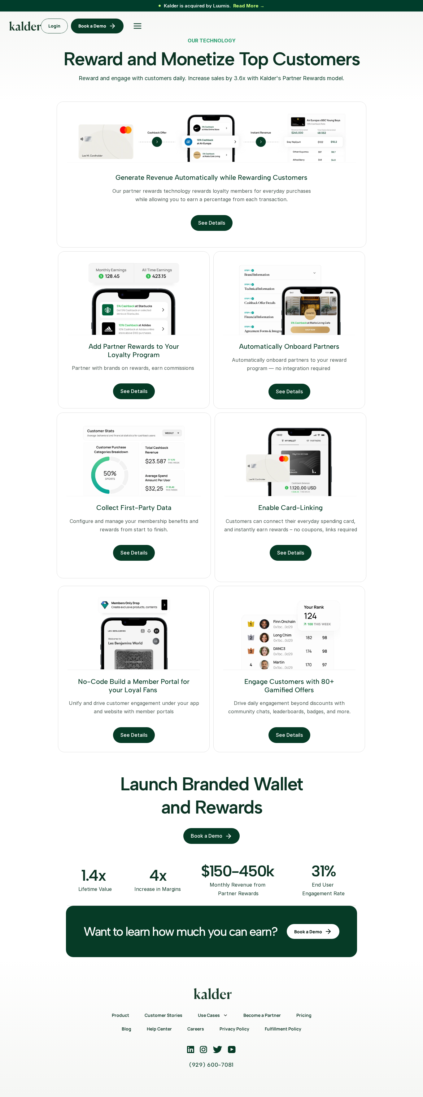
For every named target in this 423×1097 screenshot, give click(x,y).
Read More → (248, 6)
